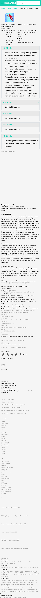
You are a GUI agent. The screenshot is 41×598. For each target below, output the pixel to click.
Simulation (4, 446)
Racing (3, 440)
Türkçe (13, 567)
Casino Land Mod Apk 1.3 (9, 532)
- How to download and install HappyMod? (14, 405)
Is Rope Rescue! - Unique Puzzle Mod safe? (16, 307)
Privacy (31, 561)
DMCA (3, 563)
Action (3, 421)
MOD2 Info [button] (7, 102)
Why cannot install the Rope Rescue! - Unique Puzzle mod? (21, 309)
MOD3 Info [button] (7, 114)
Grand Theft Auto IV (28, 582)
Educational (4, 434)
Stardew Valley (5, 580)
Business (4, 469)
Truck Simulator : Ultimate (12, 573)
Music (3, 436)
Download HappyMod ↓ (6, 595)
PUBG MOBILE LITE (20, 575)
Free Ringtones (10, 563)
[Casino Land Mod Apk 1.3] (4, 530)
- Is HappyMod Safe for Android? (11, 407)
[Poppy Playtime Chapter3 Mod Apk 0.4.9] (4, 522)
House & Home (6, 489)
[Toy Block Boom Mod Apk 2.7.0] (4, 538)
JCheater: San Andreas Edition (16, 588)
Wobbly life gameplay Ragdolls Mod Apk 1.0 (14, 516)
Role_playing (5, 444)
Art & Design (5, 461)
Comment (4, 369)
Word (3, 453)
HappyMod (10, 3)
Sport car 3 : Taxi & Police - (9, 591)
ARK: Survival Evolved (26, 573)
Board (3, 427)
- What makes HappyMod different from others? (15, 410)
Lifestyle (3, 493)
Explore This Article (8, 205)
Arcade (3, 425)
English (3, 567)
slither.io (3, 588)
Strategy (3, 449)
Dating (3, 474)
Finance (3, 482)
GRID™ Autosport (23, 591)
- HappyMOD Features (8, 402)
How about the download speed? (13, 305)
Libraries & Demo (6, 491)
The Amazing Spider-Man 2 (31, 589)
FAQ (27, 561)
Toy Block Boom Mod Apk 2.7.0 (10, 540)
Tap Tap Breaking (6, 582)
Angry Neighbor (34, 591)
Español (8, 567)
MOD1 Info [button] (7, 48)
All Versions (4, 334)
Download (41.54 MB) (8, 151)
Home (3, 8)
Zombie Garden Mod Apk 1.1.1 (10, 508)
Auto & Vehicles (6, 463)
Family (3, 480)
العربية (29, 567)
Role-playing (5, 442)
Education (4, 476)
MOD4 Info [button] (7, 125)
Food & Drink (5, 484)
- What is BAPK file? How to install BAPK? (13, 413)
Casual (3, 433)
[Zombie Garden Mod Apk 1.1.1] (4, 506)
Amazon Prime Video (16, 589)
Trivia (3, 451)
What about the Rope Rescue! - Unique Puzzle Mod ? (19, 299)
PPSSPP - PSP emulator (30, 580)
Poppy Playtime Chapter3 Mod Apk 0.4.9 (13, 524)
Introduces (14, 561)
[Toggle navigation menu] (2, 3)
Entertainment (5, 478)
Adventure (4, 423)
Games (9, 8)
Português (35, 567)
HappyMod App (6, 561)
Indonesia (24, 567)
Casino (3, 431)
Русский (18, 567)
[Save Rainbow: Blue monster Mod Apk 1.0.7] (4, 546)
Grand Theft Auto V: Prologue (10, 571)
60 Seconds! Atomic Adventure (23, 584)
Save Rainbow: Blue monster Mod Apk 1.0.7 (14, 548)
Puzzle (15, 8)
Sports (3, 447)
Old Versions (21, 561)
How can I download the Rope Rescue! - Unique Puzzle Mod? (18, 302)
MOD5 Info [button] (7, 136)
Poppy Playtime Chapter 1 (27, 571)
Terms (35, 561)
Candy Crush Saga (16, 580)
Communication (6, 472)
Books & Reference (7, 467)
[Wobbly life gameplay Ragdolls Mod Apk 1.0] (4, 514)
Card (2, 429)
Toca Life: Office (17, 582)
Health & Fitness (6, 487)
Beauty (3, 465)
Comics (3, 471)
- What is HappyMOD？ (8, 399)
